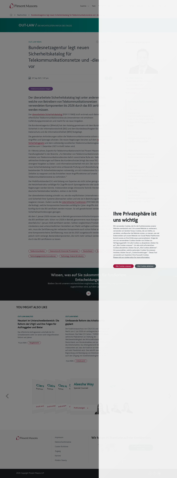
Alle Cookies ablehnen (145, 266)
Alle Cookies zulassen (123, 266)
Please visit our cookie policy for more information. (131, 257)
